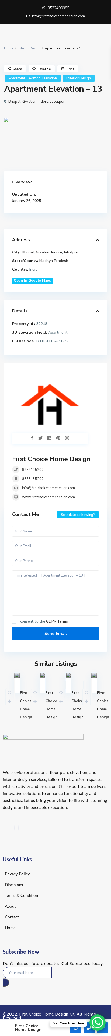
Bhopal (14, 101)
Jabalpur (57, 101)
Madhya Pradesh (53, 260)
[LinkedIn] (18, 828)
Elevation (49, 78)
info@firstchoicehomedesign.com (48, 488)
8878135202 (33, 469)
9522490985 (58, 7)
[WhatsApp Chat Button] (97, 1022)
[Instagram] (14, 828)
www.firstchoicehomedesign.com (48, 497)
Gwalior (29, 101)
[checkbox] (14, 622)
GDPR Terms (57, 621)
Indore (43, 101)
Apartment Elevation (24, 78)
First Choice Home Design (51, 459)
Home (8, 48)
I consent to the (43, 622)
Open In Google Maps (32, 280)
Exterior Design (29, 48)
